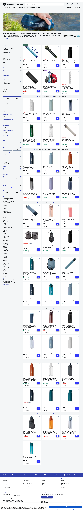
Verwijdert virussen (7, 114)
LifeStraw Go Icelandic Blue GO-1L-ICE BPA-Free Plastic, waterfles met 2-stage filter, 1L (30, 352)
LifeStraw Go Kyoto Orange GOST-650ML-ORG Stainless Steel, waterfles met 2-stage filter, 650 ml (68, 167)
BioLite (4, 223)
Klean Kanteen (6, 243)
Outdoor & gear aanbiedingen (9, 279)
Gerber (4, 237)
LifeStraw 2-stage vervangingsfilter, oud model (68, 140)
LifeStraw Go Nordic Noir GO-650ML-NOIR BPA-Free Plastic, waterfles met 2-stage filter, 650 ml (30, 193)
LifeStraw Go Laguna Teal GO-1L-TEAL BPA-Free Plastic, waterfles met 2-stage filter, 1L (49, 299)
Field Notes (5, 234)
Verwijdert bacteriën (8, 108)
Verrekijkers (25, 484)
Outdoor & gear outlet (7, 281)
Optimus (5, 257)
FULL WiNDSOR (6, 236)
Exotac (4, 233)
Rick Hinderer (6, 262)
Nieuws (62, 480)
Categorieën (6, 7)
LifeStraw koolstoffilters (28, 245)
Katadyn (5, 239)
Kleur (4, 182)
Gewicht (5, 185)
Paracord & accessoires (8, 199)
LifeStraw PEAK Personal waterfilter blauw (67, 273)
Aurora (4, 220)
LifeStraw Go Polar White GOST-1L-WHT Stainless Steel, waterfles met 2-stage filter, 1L (30, 114)
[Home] (13, 4)
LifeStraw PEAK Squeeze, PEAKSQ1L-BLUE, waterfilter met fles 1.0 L (68, 379)
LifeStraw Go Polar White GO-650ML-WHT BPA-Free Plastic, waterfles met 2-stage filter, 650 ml (49, 379)
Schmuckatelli (6, 267)
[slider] (3, 70)
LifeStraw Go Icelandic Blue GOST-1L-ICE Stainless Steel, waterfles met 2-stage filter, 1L (49, 352)
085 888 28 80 (6, 494)
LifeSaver (5, 246)
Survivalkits (5, 205)
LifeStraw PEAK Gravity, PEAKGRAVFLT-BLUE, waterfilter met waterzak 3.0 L (50, 246)
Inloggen (72, 5)
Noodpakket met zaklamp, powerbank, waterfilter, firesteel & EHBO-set (49, 87)
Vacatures (63, 487)
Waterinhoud (6, 145)
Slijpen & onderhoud (7, 484)
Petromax (5, 260)
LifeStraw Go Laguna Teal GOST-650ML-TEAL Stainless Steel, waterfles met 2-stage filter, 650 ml (29, 273)
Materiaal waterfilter (8, 130)
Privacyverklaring (45, 484)
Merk (4, 55)
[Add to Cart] (38, 65)
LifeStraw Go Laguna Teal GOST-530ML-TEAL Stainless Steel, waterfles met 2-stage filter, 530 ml (49, 404)
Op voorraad (6, 75)
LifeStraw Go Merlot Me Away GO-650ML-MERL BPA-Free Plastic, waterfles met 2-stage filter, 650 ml (49, 326)
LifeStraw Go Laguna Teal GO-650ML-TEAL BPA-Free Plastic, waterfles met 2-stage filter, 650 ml (30, 457)
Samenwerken (64, 488)
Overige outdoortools (7, 202)
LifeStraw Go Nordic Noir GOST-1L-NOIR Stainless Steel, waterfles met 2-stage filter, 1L (69, 61)
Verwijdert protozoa (8, 119)
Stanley (4, 272)
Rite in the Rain (6, 263)
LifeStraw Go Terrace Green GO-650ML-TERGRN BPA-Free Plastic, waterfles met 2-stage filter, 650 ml (30, 140)
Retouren (44, 483)
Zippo (4, 276)
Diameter (5, 174)
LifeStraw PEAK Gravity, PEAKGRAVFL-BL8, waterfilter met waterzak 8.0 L (49, 273)
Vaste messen (6, 481)
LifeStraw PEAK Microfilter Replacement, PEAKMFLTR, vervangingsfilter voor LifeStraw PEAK (30, 87)
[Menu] (81, 503)
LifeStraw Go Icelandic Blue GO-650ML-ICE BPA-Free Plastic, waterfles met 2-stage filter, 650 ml (69, 432)
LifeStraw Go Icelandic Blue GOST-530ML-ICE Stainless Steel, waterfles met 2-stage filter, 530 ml (49, 167)
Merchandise (63, 486)
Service (43, 480)
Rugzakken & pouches (8, 198)
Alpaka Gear (5, 219)
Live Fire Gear (6, 250)
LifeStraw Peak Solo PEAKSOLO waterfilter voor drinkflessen (30, 220)
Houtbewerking (26, 486)
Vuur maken (5, 209)
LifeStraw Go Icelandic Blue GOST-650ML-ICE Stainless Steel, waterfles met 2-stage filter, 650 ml (68, 299)
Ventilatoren (5, 214)
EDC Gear (5, 208)
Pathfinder (5, 259)
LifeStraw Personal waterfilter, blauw (30, 61)
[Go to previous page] (49, 467)
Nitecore (5, 256)
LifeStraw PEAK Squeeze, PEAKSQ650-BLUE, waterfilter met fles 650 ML (29, 432)
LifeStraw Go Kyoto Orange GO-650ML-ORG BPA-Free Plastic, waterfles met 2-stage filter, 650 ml (50, 432)
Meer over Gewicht (7, 187)
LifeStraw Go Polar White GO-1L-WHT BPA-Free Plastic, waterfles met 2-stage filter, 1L (49, 140)
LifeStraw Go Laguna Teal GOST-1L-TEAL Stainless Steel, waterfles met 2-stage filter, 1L (68, 404)
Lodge (4, 252)
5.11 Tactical (5, 217)
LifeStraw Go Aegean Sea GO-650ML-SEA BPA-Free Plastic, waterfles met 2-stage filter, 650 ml (69, 114)
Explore (13, 7)
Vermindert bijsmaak (8, 152)
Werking (5, 102)
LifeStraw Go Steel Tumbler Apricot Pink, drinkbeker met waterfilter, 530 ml (68, 220)
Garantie (44, 481)
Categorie (5, 45)
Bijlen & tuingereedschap (27, 481)
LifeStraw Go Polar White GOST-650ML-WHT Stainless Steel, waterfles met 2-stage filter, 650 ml (69, 352)
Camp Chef (5, 229)
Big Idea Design (6, 221)
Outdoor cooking (6, 204)
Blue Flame (5, 224)
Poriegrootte (6, 125)
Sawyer (4, 266)
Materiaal (5, 159)
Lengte (5, 166)
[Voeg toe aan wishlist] (39, 46)
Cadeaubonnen (64, 484)
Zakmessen (5, 480)
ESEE (4, 231)
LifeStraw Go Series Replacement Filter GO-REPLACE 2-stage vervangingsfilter (69, 87)
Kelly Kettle (5, 240)
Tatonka (5, 273)
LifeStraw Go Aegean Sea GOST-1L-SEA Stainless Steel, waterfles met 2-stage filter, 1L (30, 299)
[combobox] (74, 42)
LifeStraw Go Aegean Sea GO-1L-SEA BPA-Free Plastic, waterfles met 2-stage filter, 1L (68, 193)
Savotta (5, 264)
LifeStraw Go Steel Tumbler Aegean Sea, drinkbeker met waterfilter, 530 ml (29, 326)
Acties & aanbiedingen (35, 7)
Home (4, 10)
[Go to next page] (54, 467)
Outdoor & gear (8, 10)
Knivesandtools (6, 244)
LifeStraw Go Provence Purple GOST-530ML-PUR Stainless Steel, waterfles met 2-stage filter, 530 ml (49, 193)
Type (4, 79)
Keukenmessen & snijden (8, 486)
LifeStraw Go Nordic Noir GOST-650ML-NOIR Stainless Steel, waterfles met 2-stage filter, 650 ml (69, 246)
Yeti (4, 274)
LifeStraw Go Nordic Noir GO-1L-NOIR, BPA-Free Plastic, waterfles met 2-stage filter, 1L (69, 326)
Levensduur (6, 94)
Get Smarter (6, 284)
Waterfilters (5, 211)
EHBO (4, 207)
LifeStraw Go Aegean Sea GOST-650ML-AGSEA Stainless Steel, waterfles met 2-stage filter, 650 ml (30, 167)
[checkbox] (20, 58)
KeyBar (4, 241)
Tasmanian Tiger (6, 270)
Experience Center (65, 483)
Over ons (63, 481)
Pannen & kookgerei (7, 487)
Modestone (5, 254)
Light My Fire (6, 249)
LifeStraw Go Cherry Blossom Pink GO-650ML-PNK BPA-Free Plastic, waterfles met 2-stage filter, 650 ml (49, 220)
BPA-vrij (5, 140)
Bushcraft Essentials (7, 227)
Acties (4, 278)
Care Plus (5, 230)
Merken (5, 216)
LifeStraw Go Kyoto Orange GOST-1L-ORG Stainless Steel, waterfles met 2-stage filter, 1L (30, 379)
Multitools (5, 483)
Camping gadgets (7, 212)
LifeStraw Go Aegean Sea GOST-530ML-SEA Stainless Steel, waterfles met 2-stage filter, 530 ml (29, 404)
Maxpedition (5, 253)
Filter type (5, 88)
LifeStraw (5, 247)
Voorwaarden (44, 486)
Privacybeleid (45, 504)
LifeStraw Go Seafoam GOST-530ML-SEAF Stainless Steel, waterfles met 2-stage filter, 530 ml (49, 114)
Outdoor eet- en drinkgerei (9, 201)
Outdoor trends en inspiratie (9, 282)
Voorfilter (5, 135)
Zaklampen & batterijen (27, 483)
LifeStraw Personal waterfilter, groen (49, 61)
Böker (4, 226)
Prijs (4, 67)
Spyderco (5, 269)
